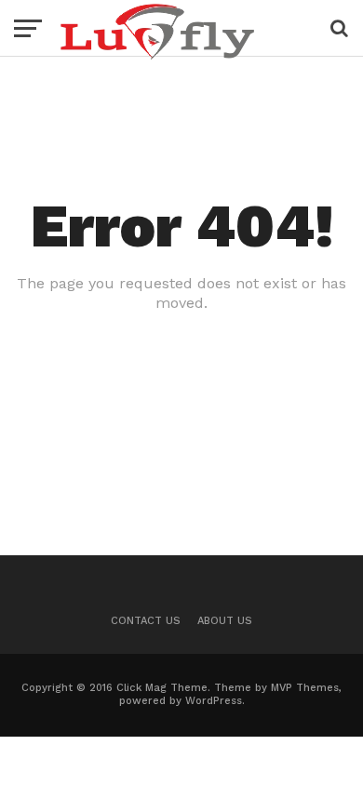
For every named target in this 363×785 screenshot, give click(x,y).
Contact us (146, 621)
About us (224, 621)
